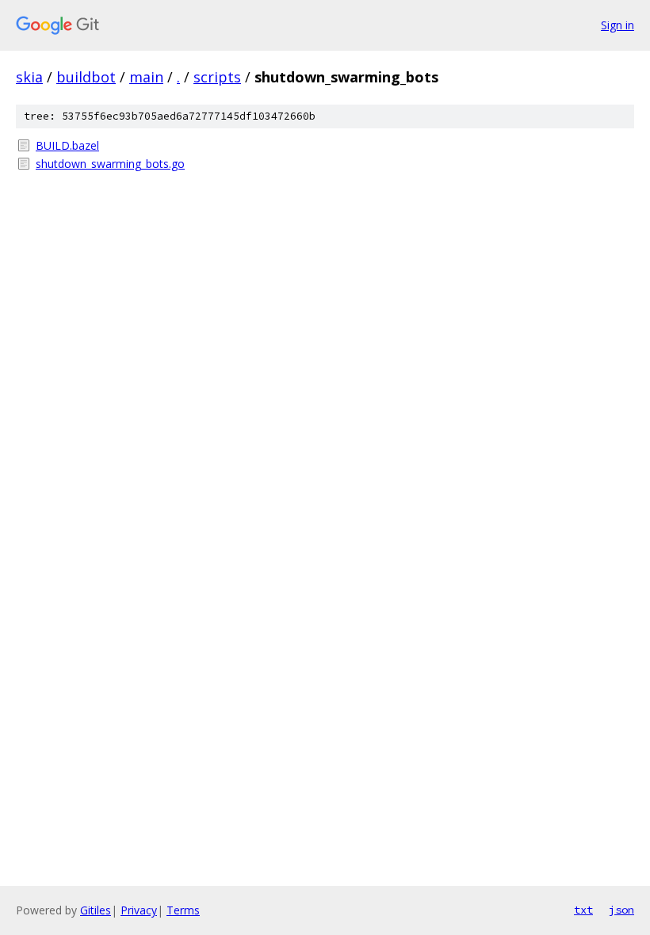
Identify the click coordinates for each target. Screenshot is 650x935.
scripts (217, 76)
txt (583, 910)
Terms (183, 910)
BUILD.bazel (67, 145)
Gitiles (95, 910)
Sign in (617, 24)
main (146, 76)
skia (29, 76)
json (621, 910)
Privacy (138, 910)
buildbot (86, 76)
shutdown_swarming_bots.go (110, 163)
